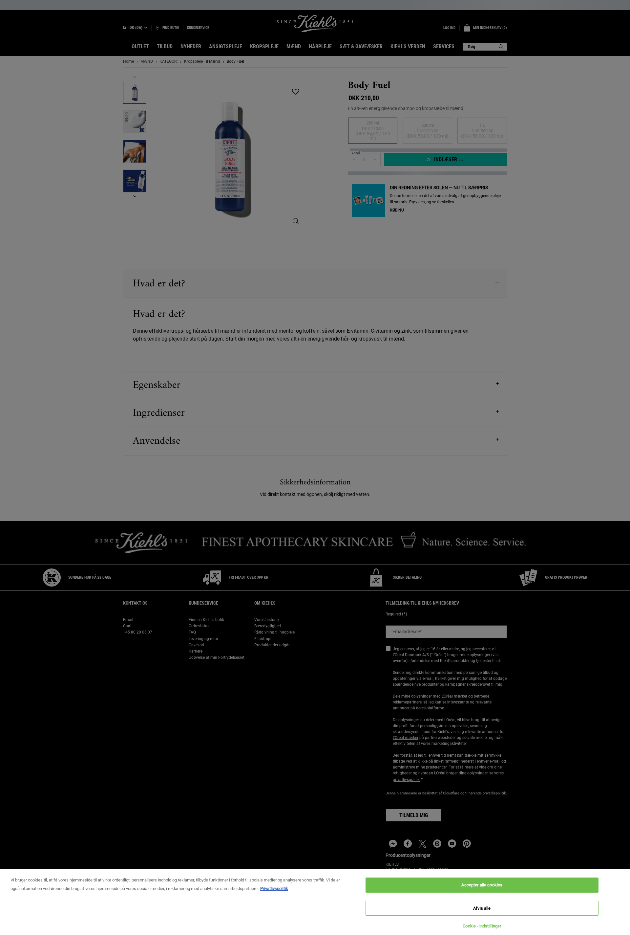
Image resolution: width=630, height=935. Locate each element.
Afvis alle (482, 908)
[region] (315, 902)
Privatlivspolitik (274, 888)
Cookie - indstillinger (482, 926)
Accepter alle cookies (481, 884)
